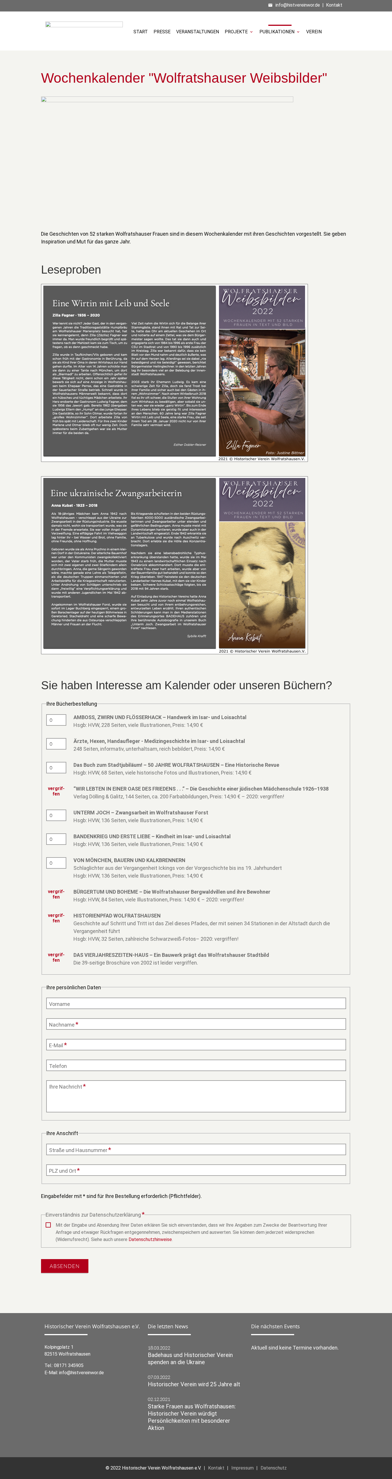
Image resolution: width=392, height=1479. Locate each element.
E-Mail (59, 1045)
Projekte (239, 31)
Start (140, 31)
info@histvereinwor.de (297, 5)
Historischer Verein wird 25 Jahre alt (194, 1384)
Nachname (63, 1024)
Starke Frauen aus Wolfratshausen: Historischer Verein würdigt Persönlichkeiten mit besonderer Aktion (192, 1417)
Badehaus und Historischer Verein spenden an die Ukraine (190, 1359)
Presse (162, 31)
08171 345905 (69, 1365)
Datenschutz (274, 1468)
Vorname (59, 1004)
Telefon (58, 1066)
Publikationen (279, 31)
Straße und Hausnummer (80, 1149)
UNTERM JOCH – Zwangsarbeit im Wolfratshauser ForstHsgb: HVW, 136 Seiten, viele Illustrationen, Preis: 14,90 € (140, 816)
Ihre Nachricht (67, 1086)
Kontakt (334, 5)
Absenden (65, 1266)
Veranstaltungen (197, 31)
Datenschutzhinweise (150, 1239)
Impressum (242, 1468)
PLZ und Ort (64, 1170)
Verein (314, 31)
